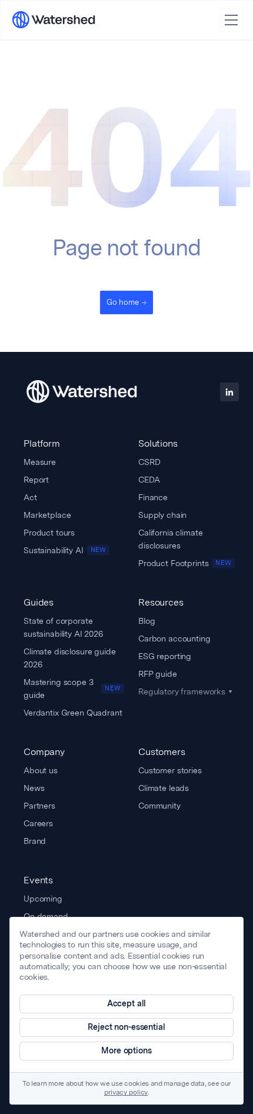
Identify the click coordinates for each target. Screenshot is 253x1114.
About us (41, 770)
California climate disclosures (170, 539)
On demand (46, 916)
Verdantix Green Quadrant (73, 712)
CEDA (148, 479)
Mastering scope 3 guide (72, 688)
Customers (161, 751)
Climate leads (163, 788)
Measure (40, 462)
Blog (146, 621)
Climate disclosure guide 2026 (70, 658)
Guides (39, 602)
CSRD (149, 462)
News (34, 788)
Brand (35, 841)
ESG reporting (164, 656)
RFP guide (157, 674)
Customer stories (170, 770)
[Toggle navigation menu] (231, 20)
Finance (153, 497)
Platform (42, 443)
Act (30, 497)
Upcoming (43, 898)
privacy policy (126, 1092)
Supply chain (162, 515)
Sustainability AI (65, 550)
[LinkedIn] (229, 392)
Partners (39, 805)
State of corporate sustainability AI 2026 (63, 627)
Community (159, 805)
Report (36, 479)
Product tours (49, 532)
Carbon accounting (174, 638)
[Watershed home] (81, 392)
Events (38, 880)
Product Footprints (184, 563)
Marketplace (47, 515)
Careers (38, 823)
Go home (122, 302)
